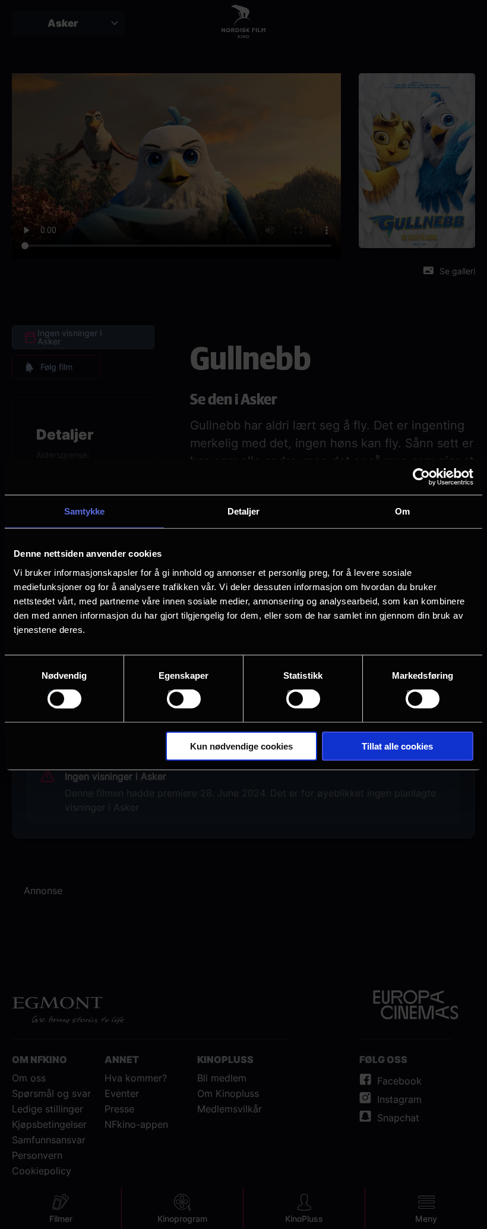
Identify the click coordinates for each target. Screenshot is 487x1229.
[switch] (184, 698)
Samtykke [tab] (84, 511)
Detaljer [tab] (243, 511)
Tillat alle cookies (397, 746)
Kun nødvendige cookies (241, 746)
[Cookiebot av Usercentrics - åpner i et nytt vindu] (421, 477)
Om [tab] (402, 511)
